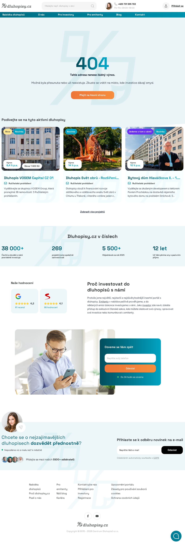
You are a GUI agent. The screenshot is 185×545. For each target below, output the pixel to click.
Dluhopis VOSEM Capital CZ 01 (28, 178)
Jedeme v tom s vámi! (140, 131)
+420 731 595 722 (127, 4)
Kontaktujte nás (87, 484)
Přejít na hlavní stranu (92, 95)
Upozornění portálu (122, 484)
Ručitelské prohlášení (20, 183)
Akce (7, 131)
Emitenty (104, 301)
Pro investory (66, 14)
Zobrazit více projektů (92, 211)
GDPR (156, 458)
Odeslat (130, 368)
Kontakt (140, 14)
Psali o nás (35, 497)
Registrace (84, 497)
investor (146, 305)
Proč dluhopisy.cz (39, 493)
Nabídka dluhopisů (13, 14)
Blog (119, 14)
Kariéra (61, 497)
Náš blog (62, 493)
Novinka (19, 131)
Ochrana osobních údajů (125, 497)
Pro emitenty (95, 14)
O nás (41, 14)
